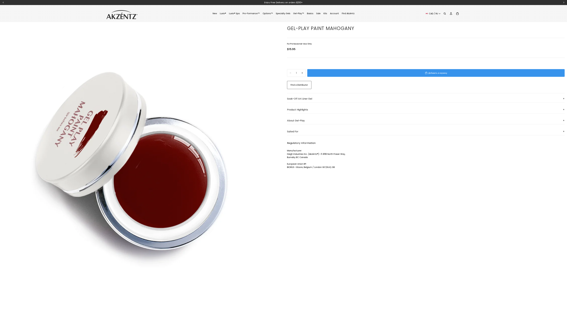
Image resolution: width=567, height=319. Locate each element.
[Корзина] (457, 13)
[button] (426, 98)
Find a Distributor (299, 84)
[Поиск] (444, 13)
